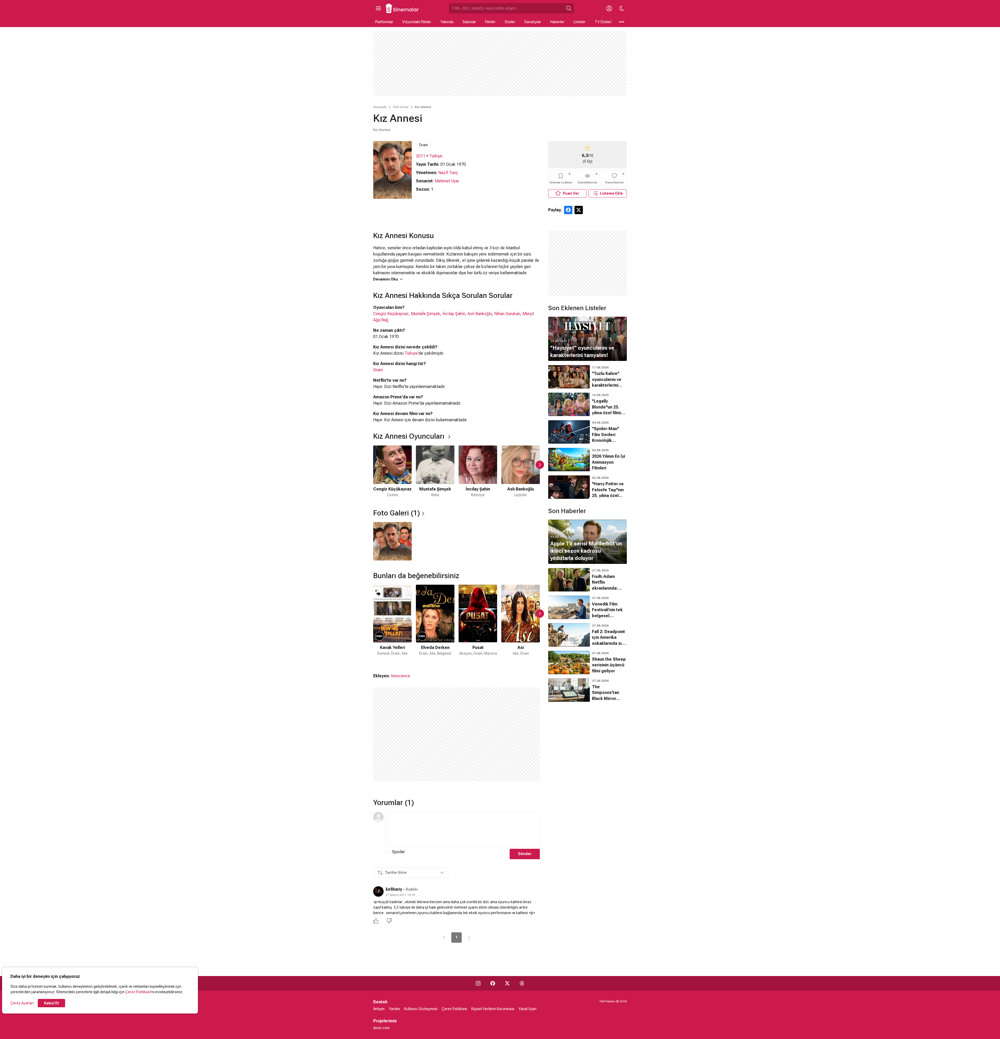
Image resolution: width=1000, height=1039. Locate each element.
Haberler (557, 22)
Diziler (510, 22)
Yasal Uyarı (527, 1009)
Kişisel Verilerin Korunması (492, 1009)
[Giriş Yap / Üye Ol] (609, 8)
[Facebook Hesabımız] (493, 983)
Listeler (579, 22)
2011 (420, 156)
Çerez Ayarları (22, 1003)
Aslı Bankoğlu (479, 313)
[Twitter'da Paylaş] (578, 210)
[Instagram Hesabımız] (478, 983)
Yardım (394, 1009)
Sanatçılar (532, 22)
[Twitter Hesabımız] (507, 983)
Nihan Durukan (507, 313)
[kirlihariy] (378, 891)
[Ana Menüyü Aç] (378, 8)
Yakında (446, 22)
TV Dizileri (603, 22)
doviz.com (381, 1028)
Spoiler (398, 851)
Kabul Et (51, 1003)
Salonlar (469, 22)
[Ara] (569, 8)
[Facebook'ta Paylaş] (568, 210)
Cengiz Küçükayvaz (391, 313)
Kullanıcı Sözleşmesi (421, 1009)
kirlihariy (394, 889)
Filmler (490, 22)
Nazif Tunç (448, 172)
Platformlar (384, 22)
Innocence (400, 675)
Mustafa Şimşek (425, 313)
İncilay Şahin (454, 313)
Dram (423, 145)
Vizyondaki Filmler (416, 22)
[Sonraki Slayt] (540, 465)
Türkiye (435, 156)
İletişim (379, 1009)
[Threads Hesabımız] (522, 983)
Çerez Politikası (138, 992)
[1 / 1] (392, 541)
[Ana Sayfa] (402, 8)
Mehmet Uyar (447, 181)
